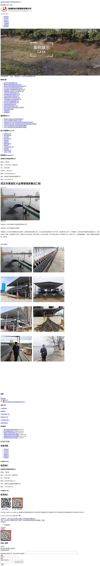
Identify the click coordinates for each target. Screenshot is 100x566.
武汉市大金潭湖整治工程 (29, 76)
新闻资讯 (6, 21)
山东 (14, 518)
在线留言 (6, 25)
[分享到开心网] (8, 548)
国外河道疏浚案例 (9, 109)
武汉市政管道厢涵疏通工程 (11, 101)
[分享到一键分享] (3, 548)
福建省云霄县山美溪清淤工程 (12, 97)
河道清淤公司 (7, 150)
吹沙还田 (6, 137)
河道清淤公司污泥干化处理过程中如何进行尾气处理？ (19, 122)
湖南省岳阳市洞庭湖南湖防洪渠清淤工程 (15, 86)
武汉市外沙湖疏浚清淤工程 (11, 102)
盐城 (19, 518)
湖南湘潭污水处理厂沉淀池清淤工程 (14, 91)
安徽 (31, 518)
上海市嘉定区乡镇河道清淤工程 (12, 99)
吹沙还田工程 (7, 138)
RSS (7, 5)
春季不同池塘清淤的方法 (11, 432)
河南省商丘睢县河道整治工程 (12, 94)
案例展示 (17, 76)
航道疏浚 (6, 148)
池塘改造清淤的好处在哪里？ (12, 434)
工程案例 (6, 23)
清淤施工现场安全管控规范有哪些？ (14, 119)
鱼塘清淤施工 (7, 143)
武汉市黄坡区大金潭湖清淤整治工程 (15, 402)
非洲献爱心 (7, 110)
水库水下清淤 (7, 152)
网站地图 (3, 5)
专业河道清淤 (7, 135)
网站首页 (6, 16)
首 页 (11, 76)
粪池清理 (6, 145)
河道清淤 (6, 140)
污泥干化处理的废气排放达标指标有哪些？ (16, 125)
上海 (11, 518)
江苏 (8, 518)
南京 (33, 518)
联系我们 (6, 26)
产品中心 (6, 20)
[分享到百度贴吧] (10, 548)
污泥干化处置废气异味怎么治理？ (13, 120)
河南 (25, 518)
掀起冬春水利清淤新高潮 (11, 429)
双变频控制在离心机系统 (11, 437)
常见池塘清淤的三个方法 (11, 431)
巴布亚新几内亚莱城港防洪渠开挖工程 (14, 89)
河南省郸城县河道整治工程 (11, 96)
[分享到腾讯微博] (6, 548)
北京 (22, 518)
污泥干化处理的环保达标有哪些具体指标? (15, 127)
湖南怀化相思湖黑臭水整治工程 (12, 84)
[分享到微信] (14, 548)
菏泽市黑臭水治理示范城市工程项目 (14, 107)
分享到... (3, 529)
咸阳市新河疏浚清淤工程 (11, 105)
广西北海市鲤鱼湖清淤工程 (11, 92)
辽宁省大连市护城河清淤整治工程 (13, 87)
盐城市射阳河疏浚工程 (10, 104)
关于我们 (6, 18)
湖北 (28, 518)
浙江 (17, 518)
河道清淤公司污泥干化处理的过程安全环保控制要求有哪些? (20, 124)
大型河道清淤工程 (9, 147)
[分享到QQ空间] (12, 548)
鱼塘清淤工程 (7, 133)
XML (11, 5)
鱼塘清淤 (6, 142)
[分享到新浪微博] (5, 548)
